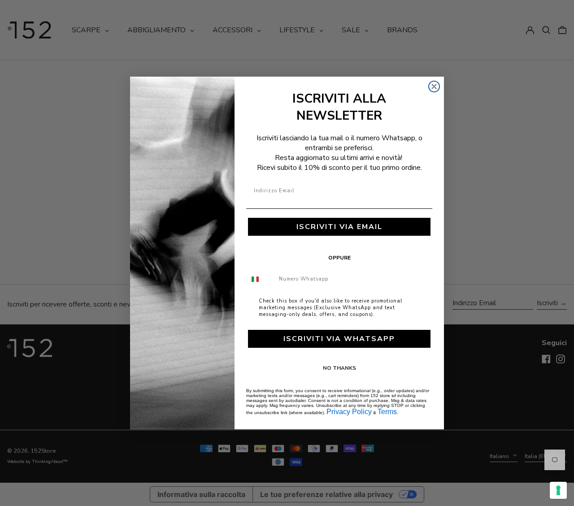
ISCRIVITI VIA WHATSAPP (339, 339)
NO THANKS (339, 368)
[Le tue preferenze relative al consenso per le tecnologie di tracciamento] (558, 490)
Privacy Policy (349, 411)
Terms (387, 411)
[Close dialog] (434, 86)
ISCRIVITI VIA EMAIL (339, 227)
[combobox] (260, 279)
